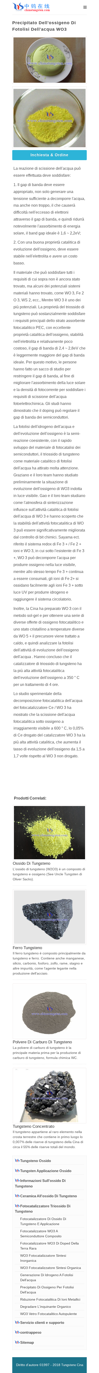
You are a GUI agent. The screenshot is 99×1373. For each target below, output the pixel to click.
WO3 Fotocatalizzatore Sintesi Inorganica (43, 1258)
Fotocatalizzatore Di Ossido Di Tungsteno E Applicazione (43, 1221)
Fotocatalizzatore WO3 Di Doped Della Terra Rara (49, 1245)
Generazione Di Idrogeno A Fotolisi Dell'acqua (46, 1277)
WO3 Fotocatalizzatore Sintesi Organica (50, 1268)
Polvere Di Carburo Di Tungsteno (42, 1042)
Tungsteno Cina (72, 1365)
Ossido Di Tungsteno (31, 863)
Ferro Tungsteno (27, 948)
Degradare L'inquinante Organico (45, 1307)
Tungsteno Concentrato (33, 1126)
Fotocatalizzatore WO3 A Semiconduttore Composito (41, 1233)
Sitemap (27, 1342)
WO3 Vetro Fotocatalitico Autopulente (48, 1314)
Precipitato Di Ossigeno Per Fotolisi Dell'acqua (47, 1289)
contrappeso (30, 1332)
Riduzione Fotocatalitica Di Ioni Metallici (50, 1299)
